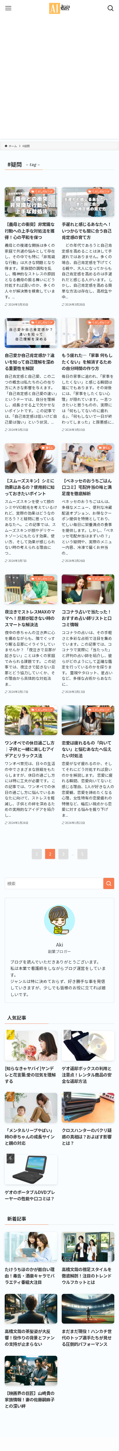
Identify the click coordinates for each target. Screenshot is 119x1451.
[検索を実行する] (108, 883)
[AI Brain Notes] (59, 8)
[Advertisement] (59, 79)
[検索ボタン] (110, 8)
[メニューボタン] (8, 8)
